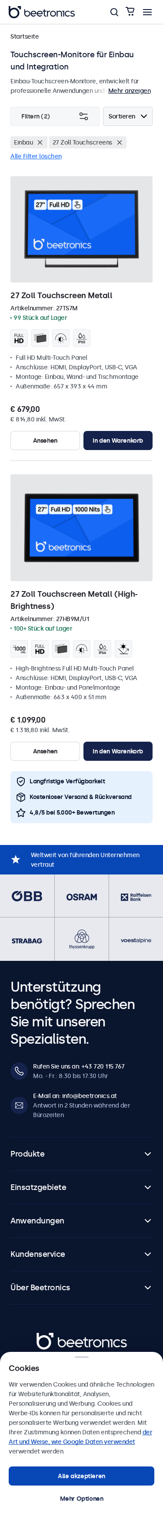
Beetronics (52, 1337)
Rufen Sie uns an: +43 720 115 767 (79, 1066)
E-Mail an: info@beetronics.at (75, 1096)
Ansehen (45, 440)
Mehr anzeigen (129, 91)
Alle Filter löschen (36, 156)
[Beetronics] (42, 12)
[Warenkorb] (130, 12)
